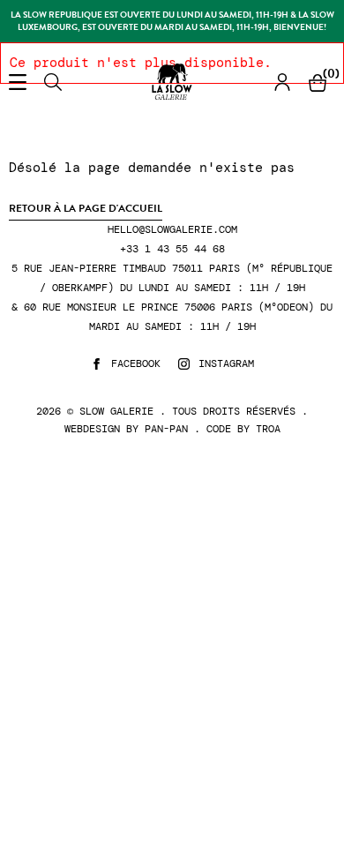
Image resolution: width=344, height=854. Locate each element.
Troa (268, 429)
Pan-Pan (166, 429)
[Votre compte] (282, 82)
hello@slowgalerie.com (172, 230)
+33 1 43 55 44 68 (172, 249)
